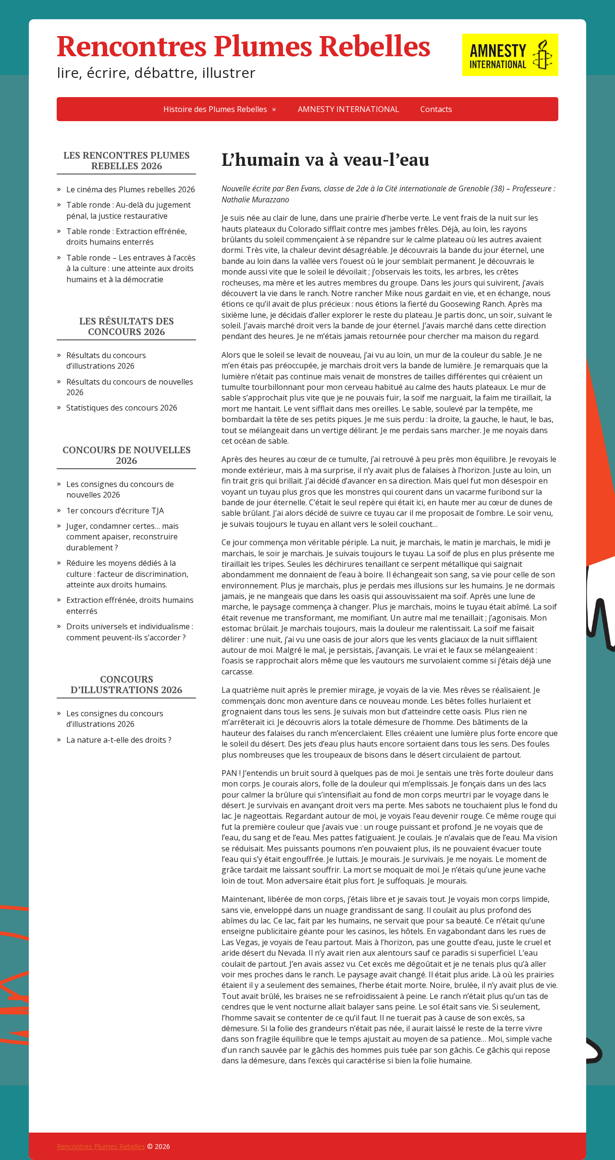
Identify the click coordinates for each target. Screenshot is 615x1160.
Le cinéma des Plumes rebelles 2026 (130, 189)
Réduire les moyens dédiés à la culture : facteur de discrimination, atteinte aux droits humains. (127, 574)
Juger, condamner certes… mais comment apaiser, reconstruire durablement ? (122, 537)
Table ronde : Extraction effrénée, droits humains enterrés (126, 236)
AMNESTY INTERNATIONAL (348, 109)
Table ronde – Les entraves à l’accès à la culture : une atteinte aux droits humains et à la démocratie (131, 268)
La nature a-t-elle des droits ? (119, 740)
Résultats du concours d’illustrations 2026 (106, 360)
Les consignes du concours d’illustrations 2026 (114, 718)
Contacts (436, 109)
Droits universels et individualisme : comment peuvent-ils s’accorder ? (129, 631)
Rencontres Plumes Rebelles (243, 46)
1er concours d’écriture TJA (115, 510)
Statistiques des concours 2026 (121, 407)
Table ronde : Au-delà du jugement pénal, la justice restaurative (128, 210)
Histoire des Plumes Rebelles (215, 109)
